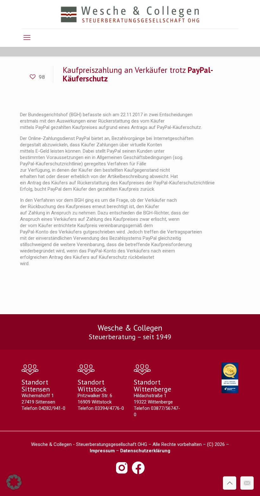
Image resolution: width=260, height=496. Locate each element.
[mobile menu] (27, 37)
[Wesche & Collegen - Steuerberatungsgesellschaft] (130, 14)
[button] (14, 482)
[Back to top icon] (229, 483)
